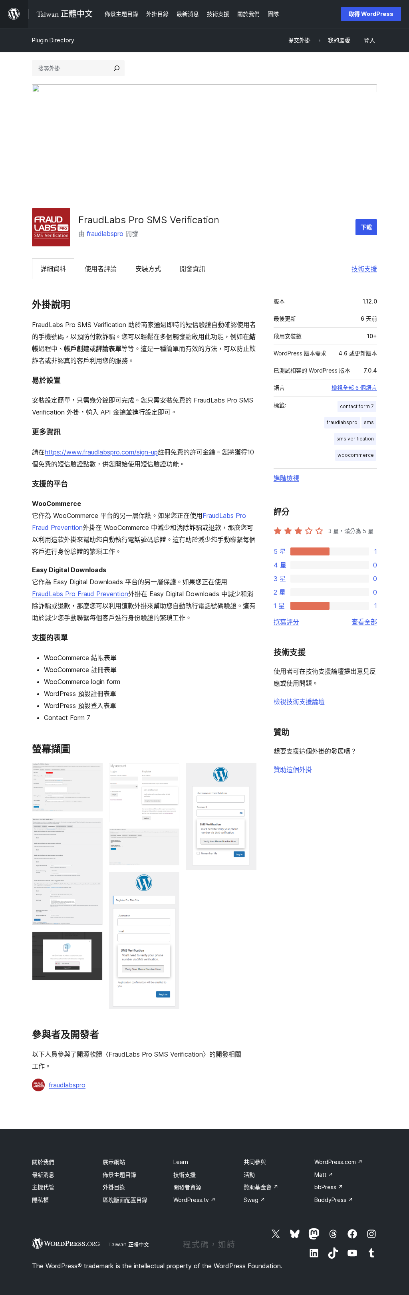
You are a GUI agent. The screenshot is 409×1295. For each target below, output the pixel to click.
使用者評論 (101, 269)
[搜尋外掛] (117, 68)
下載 (366, 227)
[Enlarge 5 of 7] (169, 839)
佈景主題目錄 (119, 1174)
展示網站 (114, 1161)
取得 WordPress (371, 13)
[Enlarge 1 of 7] (92, 774)
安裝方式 (148, 269)
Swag (254, 1199)
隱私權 (40, 1199)
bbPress (328, 1187)
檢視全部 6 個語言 (354, 388)
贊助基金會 (261, 1187)
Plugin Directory (53, 40)
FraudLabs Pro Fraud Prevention (80, 594)
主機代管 (43, 1187)
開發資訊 (192, 269)
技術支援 (364, 269)
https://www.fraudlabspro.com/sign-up (101, 452)
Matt (323, 1174)
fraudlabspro (105, 234)
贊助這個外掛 (293, 769)
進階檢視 (286, 478)
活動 (249, 1174)
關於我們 (43, 1161)
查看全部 (364, 622)
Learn (180, 1161)
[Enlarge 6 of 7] (169, 882)
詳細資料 (53, 269)
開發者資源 (187, 1187)
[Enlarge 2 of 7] (92, 829)
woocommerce (356, 455)
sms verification (355, 439)
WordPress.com (338, 1161)
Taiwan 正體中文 (128, 1244)
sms (369, 422)
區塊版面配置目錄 (125, 1199)
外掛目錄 (114, 1187)
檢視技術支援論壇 (299, 702)
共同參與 (255, 1161)
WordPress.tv (194, 1199)
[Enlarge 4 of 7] (169, 774)
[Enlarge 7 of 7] (246, 774)
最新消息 (43, 1174)
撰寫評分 (286, 622)
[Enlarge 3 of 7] (92, 942)
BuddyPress (333, 1199)
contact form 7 (357, 406)
